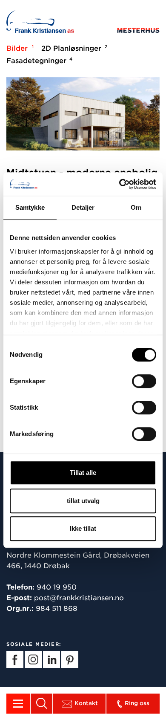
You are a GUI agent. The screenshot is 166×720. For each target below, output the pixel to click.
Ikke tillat (83, 528)
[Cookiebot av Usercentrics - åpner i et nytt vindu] (119, 184)
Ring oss (137, 703)
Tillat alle (83, 472)
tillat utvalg (83, 500)
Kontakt (86, 703)
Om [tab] (136, 207)
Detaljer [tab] (83, 207)
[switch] (144, 381)
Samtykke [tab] (30, 207)
